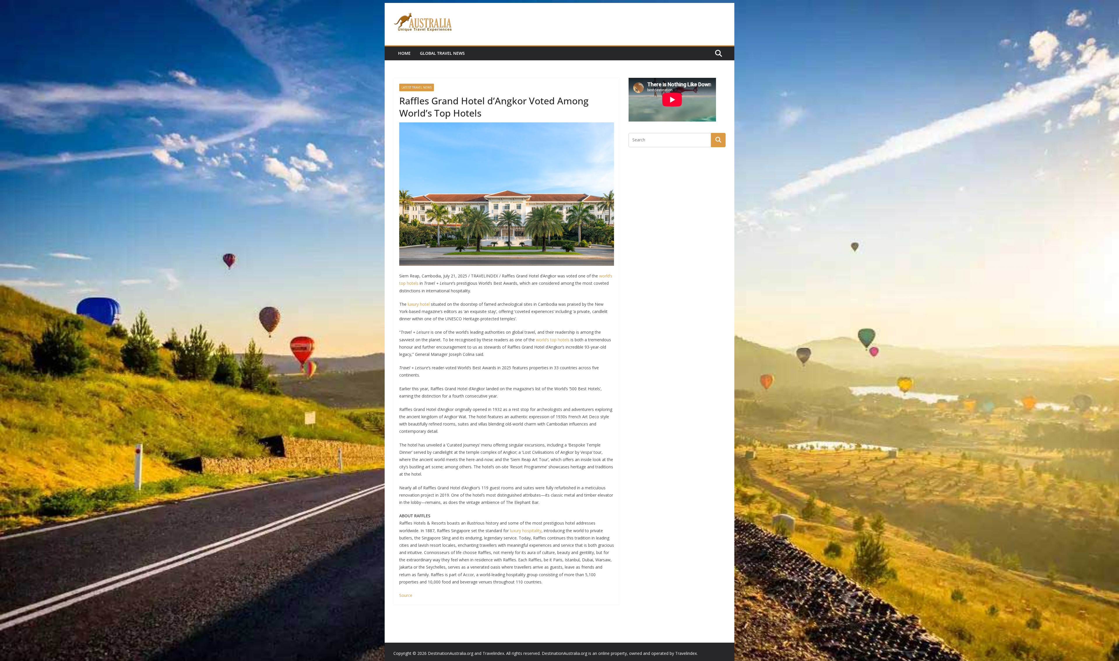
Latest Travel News (417, 87)
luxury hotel (419, 304)
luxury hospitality (525, 530)
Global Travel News (442, 53)
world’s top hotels (552, 339)
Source (405, 595)
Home (404, 53)
